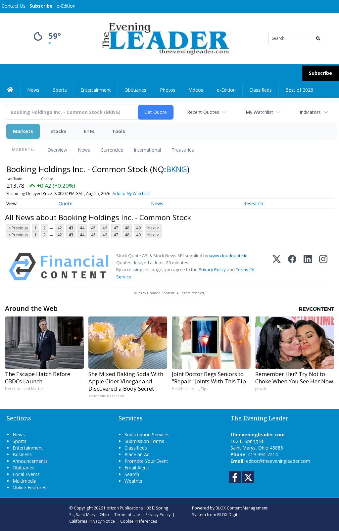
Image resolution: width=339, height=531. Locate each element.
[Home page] (164, 38)
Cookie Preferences (138, 521)
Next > (153, 228)
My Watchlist (259, 112)
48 (127, 228)
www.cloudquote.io (228, 256)
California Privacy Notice (92, 521)
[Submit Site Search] (318, 38)
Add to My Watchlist (131, 193)
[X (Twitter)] (276, 266)
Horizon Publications (123, 507)
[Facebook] (292, 266)
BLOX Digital (229, 514)
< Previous (18, 228)
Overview (57, 150)
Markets (23, 131)
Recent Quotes (203, 112)
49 (138, 228)
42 (59, 228)
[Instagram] (323, 266)
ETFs (89, 131)
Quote (66, 203)
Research (253, 203)
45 (93, 228)
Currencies (112, 150)
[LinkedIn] (308, 266)
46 (104, 228)
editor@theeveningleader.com (278, 461)
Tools (118, 131)
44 (82, 228)
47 (116, 228)
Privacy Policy (212, 269)
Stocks (58, 131)
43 (71, 228)
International (147, 150)
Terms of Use (127, 514)
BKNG (176, 169)
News (84, 150)
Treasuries (182, 150)
